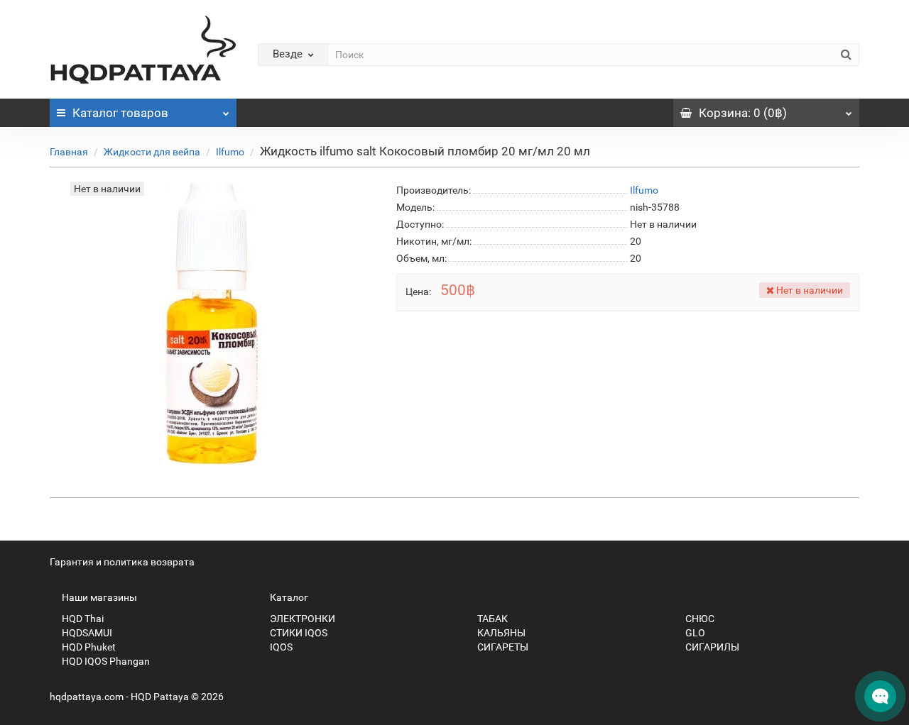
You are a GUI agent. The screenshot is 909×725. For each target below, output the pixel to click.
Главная (69, 151)
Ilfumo (230, 151)
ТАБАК (491, 618)
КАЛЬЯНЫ (500, 632)
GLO (694, 632)
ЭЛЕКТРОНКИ (301, 618)
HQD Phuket (88, 647)
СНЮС (698, 618)
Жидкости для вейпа (152, 151)
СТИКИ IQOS (297, 632)
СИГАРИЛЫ (711, 647)
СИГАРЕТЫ (501, 647)
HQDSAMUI (86, 632)
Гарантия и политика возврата (122, 562)
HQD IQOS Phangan (105, 661)
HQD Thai (82, 618)
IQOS (280, 647)
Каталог (120, 113)
